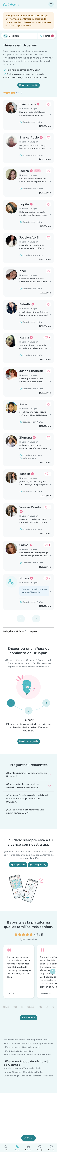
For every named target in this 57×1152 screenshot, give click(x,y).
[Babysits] (11, 4)
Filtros (48, 35)
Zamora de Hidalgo (32, 1068)
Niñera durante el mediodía (17, 1043)
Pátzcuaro (48, 1076)
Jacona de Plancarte (31, 1076)
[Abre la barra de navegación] (51, 4)
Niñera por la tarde (42, 1043)
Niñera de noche (12, 1047)
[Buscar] (5, 36)
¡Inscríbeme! (28, 1017)
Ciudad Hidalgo (11, 1076)
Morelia (7, 1068)
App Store (19, 864)
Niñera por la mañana (38, 1040)
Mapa (30, 1138)
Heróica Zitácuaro (12, 1072)
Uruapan (17, 1068)
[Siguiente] (36, 618)
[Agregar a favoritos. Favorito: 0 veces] (48, 104)
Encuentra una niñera (14, 1040)
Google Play (39, 864)
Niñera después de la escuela (18, 1051)
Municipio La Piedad (33, 1072)
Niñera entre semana (14, 1054)
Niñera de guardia (31, 1047)
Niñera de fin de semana (39, 1054)
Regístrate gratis (28, 85)
